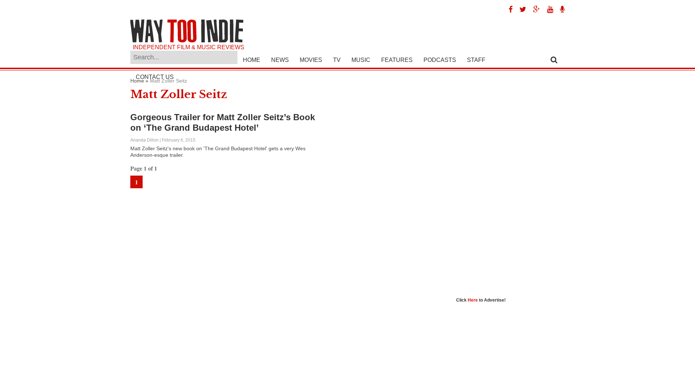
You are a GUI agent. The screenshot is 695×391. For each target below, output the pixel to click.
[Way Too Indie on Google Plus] (534, 9)
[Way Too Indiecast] (560, 9)
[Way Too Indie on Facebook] (508, 9)
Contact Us (155, 77)
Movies (311, 60)
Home (251, 60)
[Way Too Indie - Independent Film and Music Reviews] (186, 41)
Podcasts (440, 60)
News (280, 60)
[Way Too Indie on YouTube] (547, 9)
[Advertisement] (510, 186)
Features (397, 60)
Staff (476, 60)
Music (360, 60)
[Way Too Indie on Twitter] (520, 9)
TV (337, 60)
